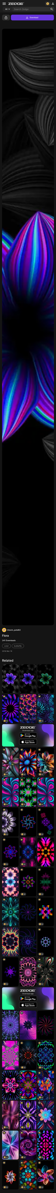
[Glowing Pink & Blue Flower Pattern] (10, 881)
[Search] (52, 9)
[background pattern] (28, 971)
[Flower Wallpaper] (45, 1025)
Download (34, 17)
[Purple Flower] (28, 911)
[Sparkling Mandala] (10, 1085)
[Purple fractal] (10, 1055)
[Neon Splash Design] (10, 941)
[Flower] (45, 678)
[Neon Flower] (45, 852)
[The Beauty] (10, 678)
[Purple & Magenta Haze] (28, 1025)
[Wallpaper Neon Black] (28, 941)
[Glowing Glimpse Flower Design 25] (28, 708)
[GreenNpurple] (10, 1025)
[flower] (28, 678)
